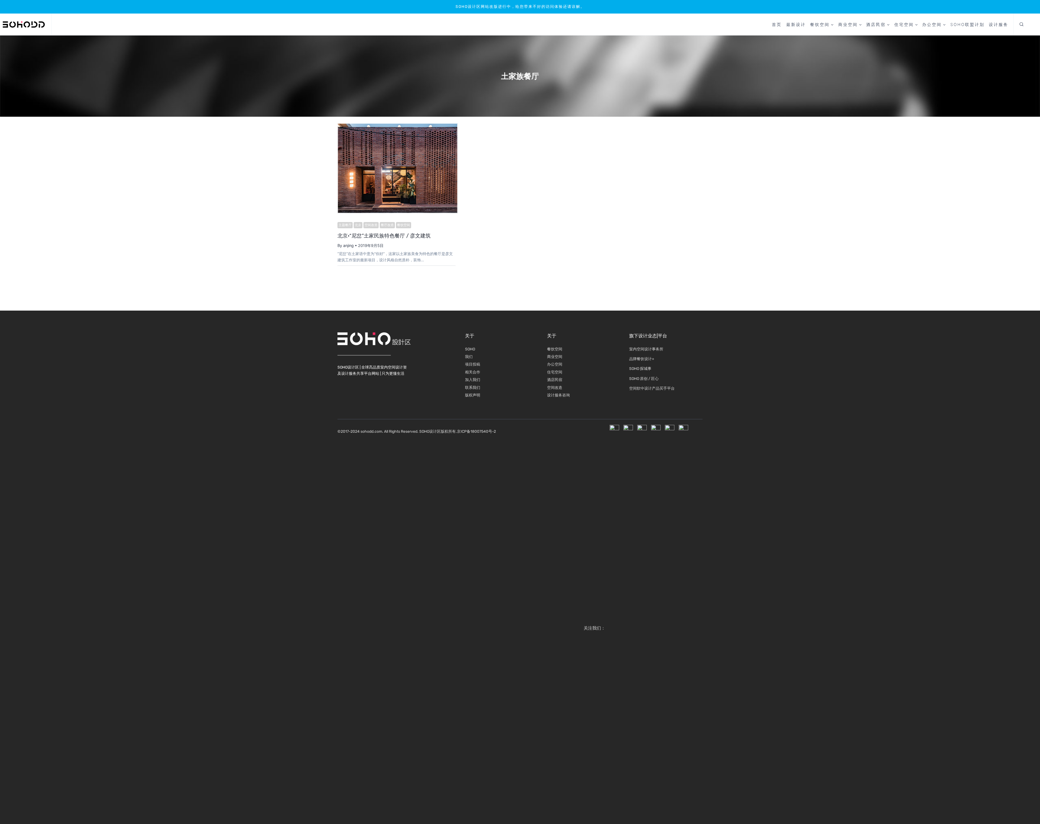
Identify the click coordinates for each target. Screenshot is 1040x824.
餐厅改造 (387, 225)
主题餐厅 (345, 225)
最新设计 (796, 24)
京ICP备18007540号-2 (476, 431)
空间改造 (371, 225)
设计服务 (998, 24)
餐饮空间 (403, 225)
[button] (1021, 24)
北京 (358, 225)
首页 (777, 24)
